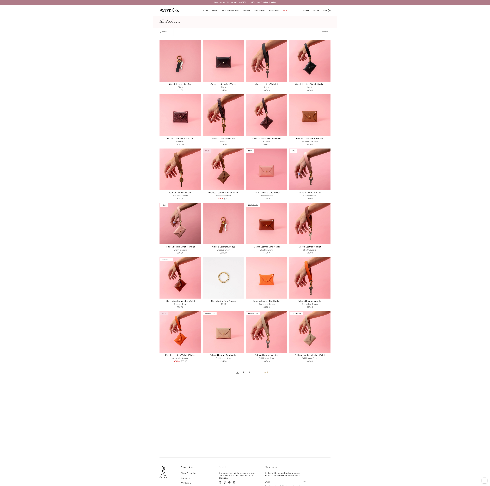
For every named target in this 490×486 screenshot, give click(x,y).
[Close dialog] (280, 215)
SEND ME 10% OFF (258, 261)
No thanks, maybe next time (258, 270)
